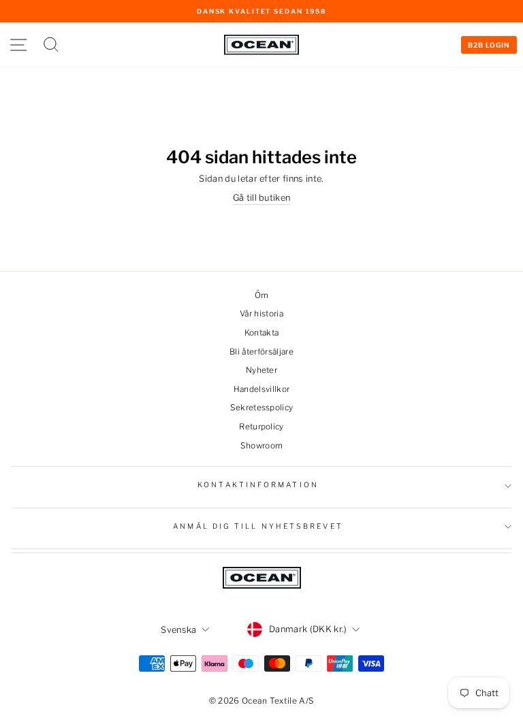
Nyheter (261, 370)
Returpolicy (261, 426)
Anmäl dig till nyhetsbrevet (258, 526)
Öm (262, 295)
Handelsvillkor (262, 389)
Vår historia (261, 313)
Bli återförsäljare (261, 352)
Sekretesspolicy (262, 407)
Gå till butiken (262, 198)
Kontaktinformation (258, 484)
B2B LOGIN (489, 45)
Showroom (261, 445)
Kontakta (261, 333)
